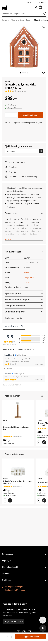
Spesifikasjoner (13, 293)
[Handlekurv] (40, 7)
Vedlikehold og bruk (15, 311)
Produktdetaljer (13, 251)
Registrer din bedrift (14, 621)
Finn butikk (30, 2)
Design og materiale (15, 305)
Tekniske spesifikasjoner (17, 299)
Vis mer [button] (8, 238)
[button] (43, 73)
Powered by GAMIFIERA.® (12, 385)
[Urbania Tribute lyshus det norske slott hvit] (18, 468)
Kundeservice (42, 2)
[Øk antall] (15, 115)
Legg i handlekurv (30, 115)
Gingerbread (29, 277)
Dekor (22, 20)
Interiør (15, 20)
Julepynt (29, 20)
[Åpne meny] (45, 7)
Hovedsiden (6, 20)
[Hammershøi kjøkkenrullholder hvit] (18, 410)
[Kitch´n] (4, 7)
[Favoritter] (39, 442)
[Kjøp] (44, 442)
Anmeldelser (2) (14, 326)
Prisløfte (12, 171)
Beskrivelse (11, 213)
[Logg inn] (35, 7)
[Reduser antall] (7, 115)
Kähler (7, 81)
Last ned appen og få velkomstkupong (25, 176)
